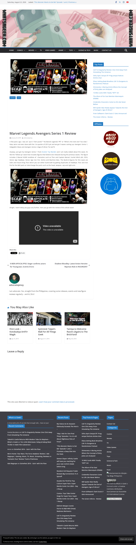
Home (11, 50)
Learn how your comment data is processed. (57, 402)
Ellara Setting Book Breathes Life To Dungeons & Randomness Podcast (92, 443)
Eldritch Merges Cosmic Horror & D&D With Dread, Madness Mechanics (66, 508)
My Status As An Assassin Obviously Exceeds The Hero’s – (67, 426)
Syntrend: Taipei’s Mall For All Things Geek (47, 332)
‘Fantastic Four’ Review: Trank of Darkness (22, 459)
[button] (24, 50)
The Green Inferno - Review (103, 117)
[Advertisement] (49, 115)
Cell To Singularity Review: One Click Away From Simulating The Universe (66, 518)
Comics (20, 50)
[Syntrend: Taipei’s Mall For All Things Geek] (48, 314)
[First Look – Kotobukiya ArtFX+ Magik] (20, 314)
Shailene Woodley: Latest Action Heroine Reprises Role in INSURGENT (71, 265)
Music (96, 50)
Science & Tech (84, 50)
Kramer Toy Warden (49, 152)
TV (41, 50)
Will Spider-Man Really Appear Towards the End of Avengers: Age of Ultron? (91, 484)
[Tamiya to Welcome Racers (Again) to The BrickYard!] (77, 314)
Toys (71, 50)
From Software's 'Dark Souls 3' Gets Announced (110, 113)
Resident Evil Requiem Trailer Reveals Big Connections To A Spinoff (67, 473)
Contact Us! (106, 50)
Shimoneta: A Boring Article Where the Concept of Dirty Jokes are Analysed (92, 453)
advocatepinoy (28, 138)
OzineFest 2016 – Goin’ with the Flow (27, 449)
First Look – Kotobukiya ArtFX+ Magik (19, 332)
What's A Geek (121, 484)
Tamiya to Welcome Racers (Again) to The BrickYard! (77, 332)
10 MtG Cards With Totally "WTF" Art (106, 93)
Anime (61, 50)
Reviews (12, 97)
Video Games (50, 50)
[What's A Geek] (68, 11)
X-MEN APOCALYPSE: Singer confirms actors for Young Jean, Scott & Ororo (28, 265)
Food (108, 470)
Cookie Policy (43, 542)
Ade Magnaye (12, 463)
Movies (31, 50)
